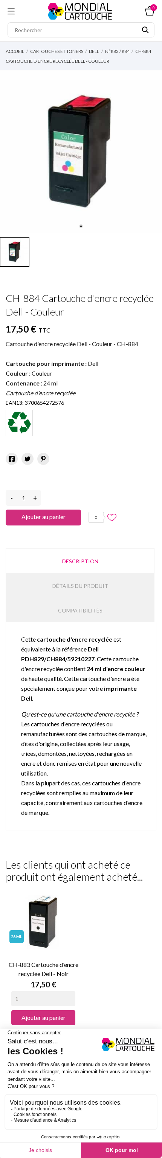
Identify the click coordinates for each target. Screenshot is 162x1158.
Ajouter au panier (43, 516)
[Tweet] (27, 459)
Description (80, 561)
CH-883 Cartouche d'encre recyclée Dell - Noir (43, 969)
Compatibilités (80, 610)
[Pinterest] (43, 459)
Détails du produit (80, 586)
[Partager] (12, 459)
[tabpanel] (81, 151)
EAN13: (15, 402)
